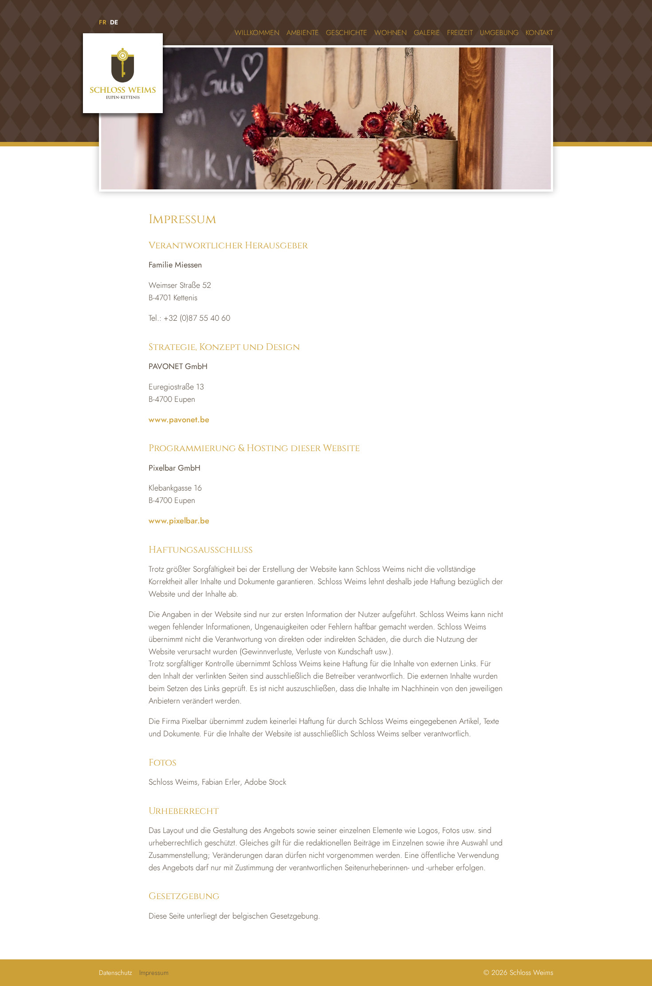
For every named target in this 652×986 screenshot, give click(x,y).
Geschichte (346, 32)
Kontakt (539, 32)
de (114, 22)
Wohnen (390, 32)
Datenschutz (115, 973)
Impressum (154, 973)
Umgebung (499, 32)
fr (102, 22)
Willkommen (257, 32)
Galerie (427, 32)
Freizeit (460, 32)
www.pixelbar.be (179, 520)
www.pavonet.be (179, 419)
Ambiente (303, 32)
